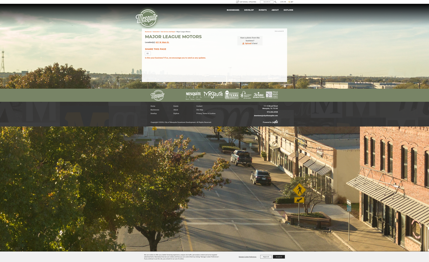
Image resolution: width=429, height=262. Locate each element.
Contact (199, 106)
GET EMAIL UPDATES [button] (248, 2)
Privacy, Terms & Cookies (206, 113)
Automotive (156, 31)
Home (153, 106)
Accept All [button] (279, 257)
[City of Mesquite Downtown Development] (148, 18)
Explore (288, 10)
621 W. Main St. (162, 42)
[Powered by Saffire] (276, 122)
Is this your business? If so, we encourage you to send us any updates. (175, 58)
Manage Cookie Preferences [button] (247, 257)
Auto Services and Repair (168, 31)
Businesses (233, 10)
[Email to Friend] (147, 53)
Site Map (199, 110)
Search (275, 2)
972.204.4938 (272, 112)
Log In (283, 2)
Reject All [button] (266, 257)
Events (263, 10)
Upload (248, 43)
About (275, 10)
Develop (249, 10)
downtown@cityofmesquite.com (266, 116)
